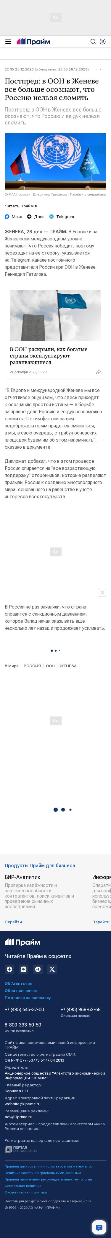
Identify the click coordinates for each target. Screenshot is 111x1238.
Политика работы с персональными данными (43, 1173)
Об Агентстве (18, 983)
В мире (12, 665)
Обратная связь (21, 990)
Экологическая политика (26, 1192)
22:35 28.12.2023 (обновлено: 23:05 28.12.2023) (47, 69)
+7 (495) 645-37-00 (24, 1009)
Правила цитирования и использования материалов (49, 1166)
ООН (50, 665)
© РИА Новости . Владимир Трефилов (36, 194)
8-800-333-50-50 (23, 1027)
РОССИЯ (32, 665)
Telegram (65, 216)
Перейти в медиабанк (88, 194)
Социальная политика (23, 1186)
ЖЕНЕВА (68, 665)
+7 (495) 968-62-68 (81, 1012)
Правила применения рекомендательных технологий (48, 1179)
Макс (17, 216)
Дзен (39, 216)
